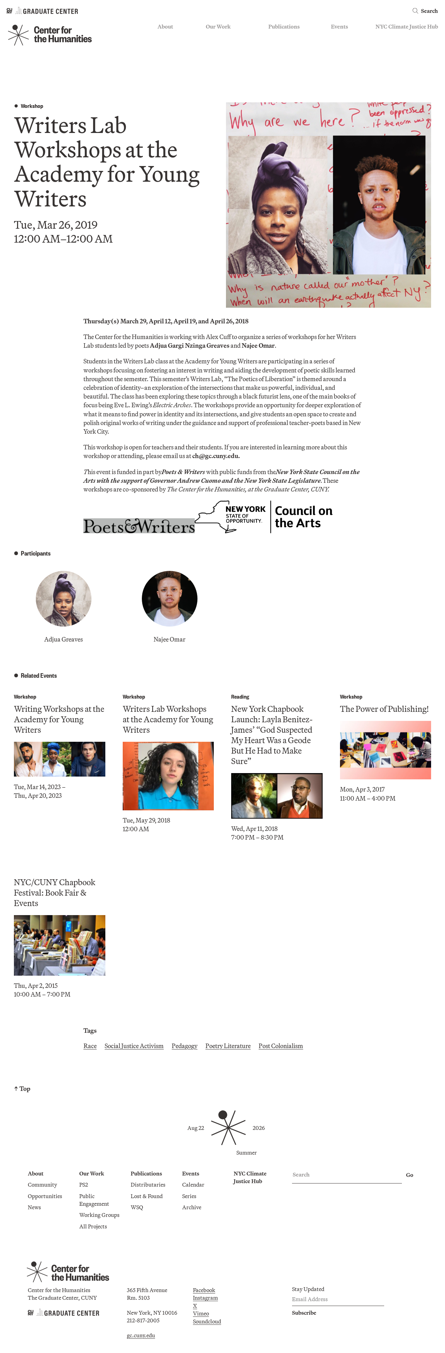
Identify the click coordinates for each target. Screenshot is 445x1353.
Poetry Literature (228, 1046)
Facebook (204, 1290)
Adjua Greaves (63, 639)
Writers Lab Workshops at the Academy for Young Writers (168, 719)
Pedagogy (184, 1046)
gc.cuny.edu (141, 1335)
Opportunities (174, 47)
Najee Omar (169, 639)
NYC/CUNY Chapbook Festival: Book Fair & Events (54, 892)
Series (338, 47)
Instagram (205, 1297)
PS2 (210, 37)
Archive (340, 57)
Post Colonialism (281, 1046)
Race (90, 1046)
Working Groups (226, 67)
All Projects (220, 77)
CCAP (213, 47)
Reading (240, 696)
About (165, 26)
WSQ (274, 57)
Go (409, 1174)
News (164, 57)
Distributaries (285, 37)
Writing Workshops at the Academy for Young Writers (59, 719)
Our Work (218, 26)
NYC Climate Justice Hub (406, 26)
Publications (284, 26)
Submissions (346, 67)
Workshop (32, 105)
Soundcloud (207, 1321)
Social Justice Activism (134, 1046)
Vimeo (201, 1313)
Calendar (342, 37)
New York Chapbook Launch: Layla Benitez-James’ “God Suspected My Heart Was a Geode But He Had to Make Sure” (272, 734)
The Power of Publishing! (384, 708)
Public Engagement (229, 57)
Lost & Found (284, 47)
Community (172, 37)
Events (339, 26)
